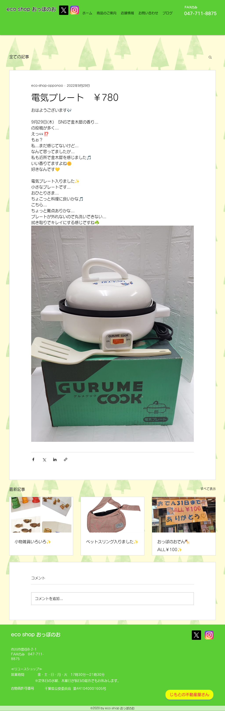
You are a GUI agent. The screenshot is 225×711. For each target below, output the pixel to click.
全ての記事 (19, 57)
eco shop (19, 9)
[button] (210, 57)
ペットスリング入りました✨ (112, 542)
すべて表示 (208, 488)
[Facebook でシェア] (33, 459)
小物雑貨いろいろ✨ (33, 542)
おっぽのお (44, 9)
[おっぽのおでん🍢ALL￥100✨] (184, 514)
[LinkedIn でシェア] (55, 459)
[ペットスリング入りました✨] (112, 514)
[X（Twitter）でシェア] (44, 459)
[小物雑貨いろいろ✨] (41, 514)
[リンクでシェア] (66, 459)
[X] (63, 10)
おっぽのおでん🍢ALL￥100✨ (173, 546)
